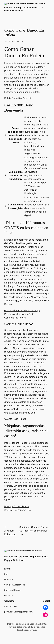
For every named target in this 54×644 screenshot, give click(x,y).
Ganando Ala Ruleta (15, 317)
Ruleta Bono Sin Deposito (18, 98)
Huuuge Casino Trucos (16, 506)
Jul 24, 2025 (10, 41)
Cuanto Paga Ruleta (15, 418)
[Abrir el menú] (6, 16)
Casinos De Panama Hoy (17, 510)
